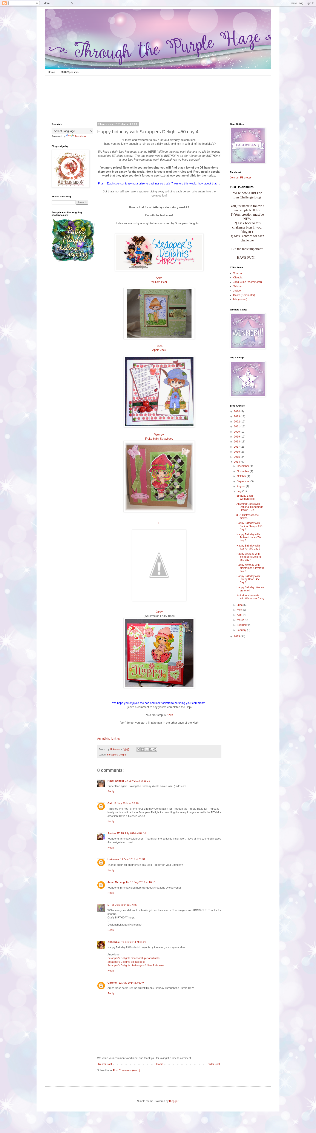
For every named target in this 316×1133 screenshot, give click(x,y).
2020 (237, 431)
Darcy (159, 611)
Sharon (237, 273)
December (243, 466)
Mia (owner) (240, 299)
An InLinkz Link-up (108, 738)
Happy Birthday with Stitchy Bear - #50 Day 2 (248, 579)
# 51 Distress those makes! (247, 517)
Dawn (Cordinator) (244, 295)
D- (108, 904)
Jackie (237, 290)
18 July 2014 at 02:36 (133, 833)
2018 (237, 441)
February (242, 624)
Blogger (173, 1101)
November (243, 471)
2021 (237, 426)
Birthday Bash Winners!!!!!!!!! (245, 497)
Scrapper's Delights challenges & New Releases (135, 965)
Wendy (159, 434)
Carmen (112, 982)
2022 (237, 421)
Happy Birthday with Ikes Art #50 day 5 (248, 547)
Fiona (159, 346)
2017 (237, 446)
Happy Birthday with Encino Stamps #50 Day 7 (249, 526)
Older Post (214, 1064)
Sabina (237, 286)
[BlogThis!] (142, 749)
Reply (110, 791)
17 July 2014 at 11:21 (137, 780)
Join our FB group (240, 177)
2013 (237, 636)
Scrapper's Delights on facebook (126, 961)
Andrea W (113, 833)
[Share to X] (146, 749)
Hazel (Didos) (115, 780)
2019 (237, 436)
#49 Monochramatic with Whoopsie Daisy (250, 597)
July (239, 491)
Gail (109, 803)
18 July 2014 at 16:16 (142, 882)
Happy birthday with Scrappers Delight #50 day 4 (248, 557)
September (243, 481)
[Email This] (138, 749)
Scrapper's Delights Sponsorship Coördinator (133, 958)
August (241, 486)
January (242, 630)
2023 (237, 416)
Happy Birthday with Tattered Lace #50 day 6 (248, 537)
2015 (237, 456)
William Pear (159, 282)
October (242, 476)
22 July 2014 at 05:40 (131, 982)
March (241, 620)
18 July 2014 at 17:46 (124, 904)
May (239, 609)
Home (51, 72)
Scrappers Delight (116, 754)
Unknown (113, 859)
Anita (159, 277)
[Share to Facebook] (151, 749)
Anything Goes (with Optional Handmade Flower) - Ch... (249, 507)
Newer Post (105, 1064)
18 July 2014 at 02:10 (126, 803)
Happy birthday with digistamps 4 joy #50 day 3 (250, 568)
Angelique (113, 942)
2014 (237, 461)
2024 (237, 411)
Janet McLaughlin (118, 882)
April (240, 614)
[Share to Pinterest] (155, 749)
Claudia (237, 277)
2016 (237, 451)
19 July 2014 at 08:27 (133, 942)
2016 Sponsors (69, 72)
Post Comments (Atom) (126, 1070)
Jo (159, 523)
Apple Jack (159, 350)
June (240, 604)
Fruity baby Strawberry (159, 438)
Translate (80, 136)
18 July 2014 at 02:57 (132, 859)
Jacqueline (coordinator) (247, 282)
